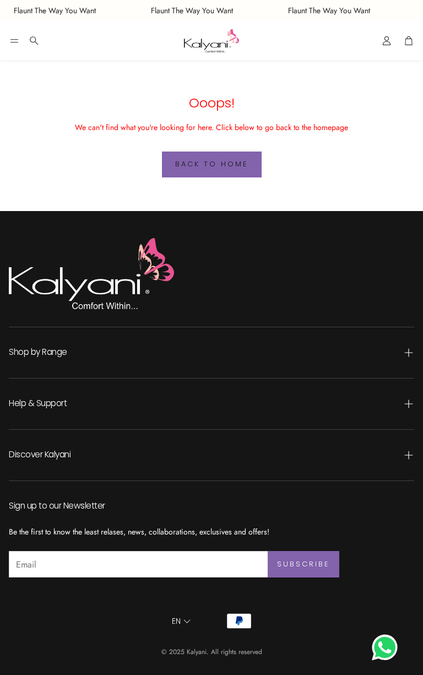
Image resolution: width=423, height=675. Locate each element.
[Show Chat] (387, 647)
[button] (14, 40)
